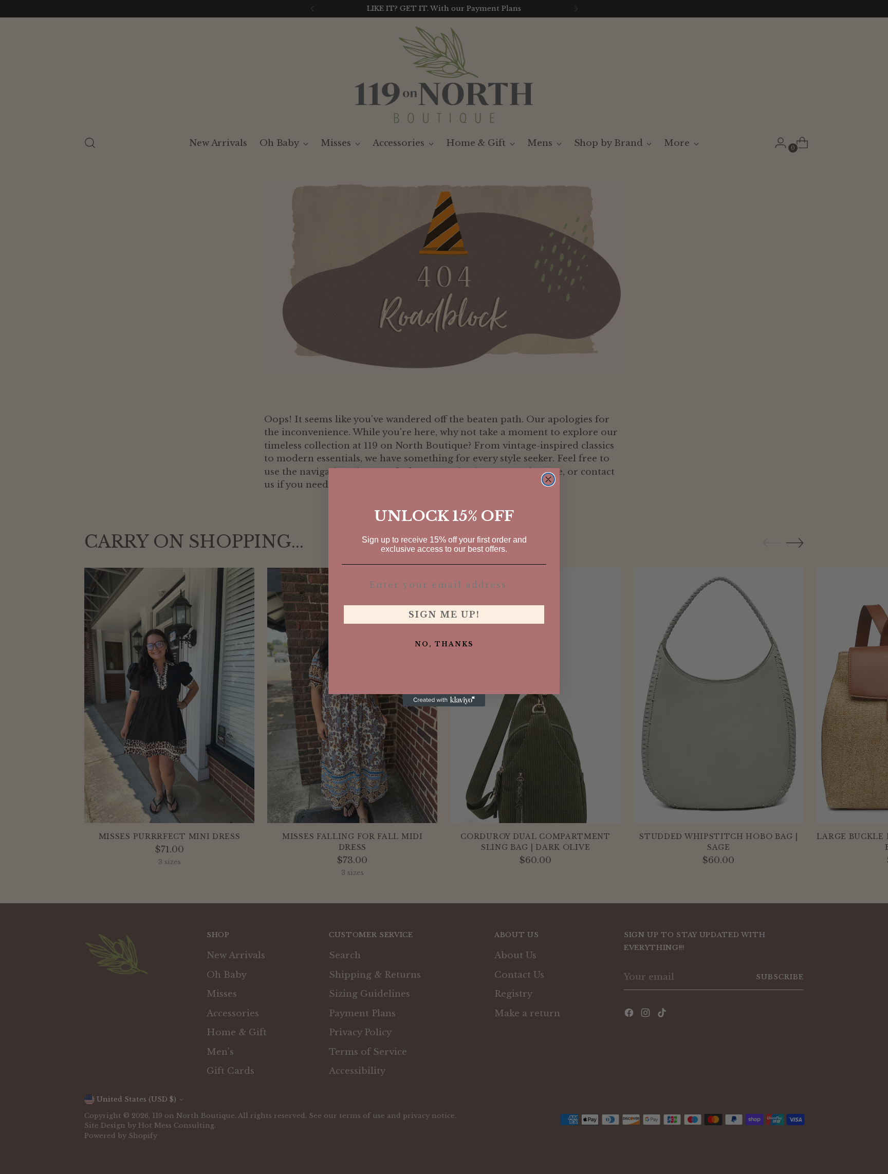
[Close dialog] (548, 479)
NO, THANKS (444, 644)
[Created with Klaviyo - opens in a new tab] (444, 700)
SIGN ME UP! (444, 614)
